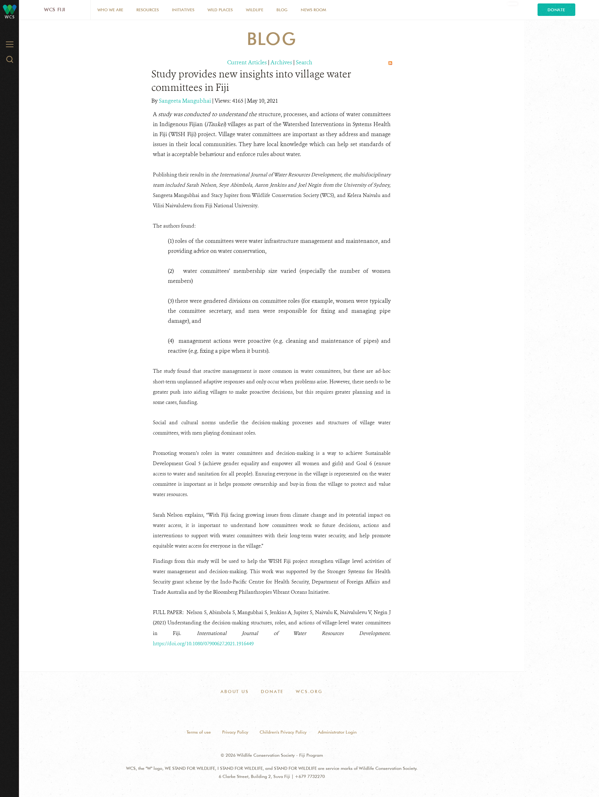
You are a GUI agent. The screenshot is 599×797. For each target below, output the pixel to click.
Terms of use (199, 732)
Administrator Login (337, 732)
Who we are (110, 9)
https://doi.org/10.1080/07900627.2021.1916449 (203, 643)
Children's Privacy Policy (283, 732)
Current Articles (247, 62)
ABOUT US (235, 691)
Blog (282, 9)
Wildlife (254, 9)
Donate (556, 9)
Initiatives (183, 9)
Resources (147, 9)
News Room (313, 9)
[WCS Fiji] (10, 9)
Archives (281, 62)
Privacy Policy (235, 732)
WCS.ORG (309, 691)
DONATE (272, 691)
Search (304, 62)
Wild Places (220, 9)
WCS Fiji (55, 9)
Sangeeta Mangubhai (185, 101)
